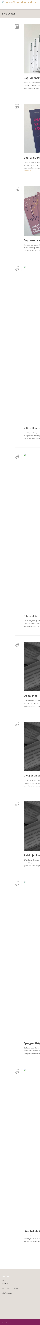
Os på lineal (31, 695)
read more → (28, 171)
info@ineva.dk (7, 1293)
